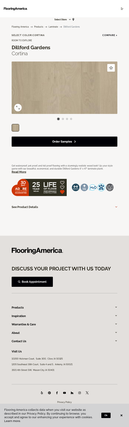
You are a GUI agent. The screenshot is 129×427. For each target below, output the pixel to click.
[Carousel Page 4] (71, 119)
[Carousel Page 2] (63, 119)
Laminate (53, 26)
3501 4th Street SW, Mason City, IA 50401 (33, 370)
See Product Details (25, 207)
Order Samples (62, 141)
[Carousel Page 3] (67, 119)
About (16, 332)
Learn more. (12, 421)
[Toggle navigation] (122, 9)
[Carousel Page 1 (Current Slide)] (58, 119)
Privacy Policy (64, 402)
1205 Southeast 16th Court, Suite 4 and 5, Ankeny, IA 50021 (42, 364)
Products (38, 26)
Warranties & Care (24, 324)
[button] (62, 19)
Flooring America (20, 26)
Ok (105, 415)
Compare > (109, 35)
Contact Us (19, 341)
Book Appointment (34, 281)
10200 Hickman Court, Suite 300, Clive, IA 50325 (37, 358)
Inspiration (19, 316)
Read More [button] (19, 172)
